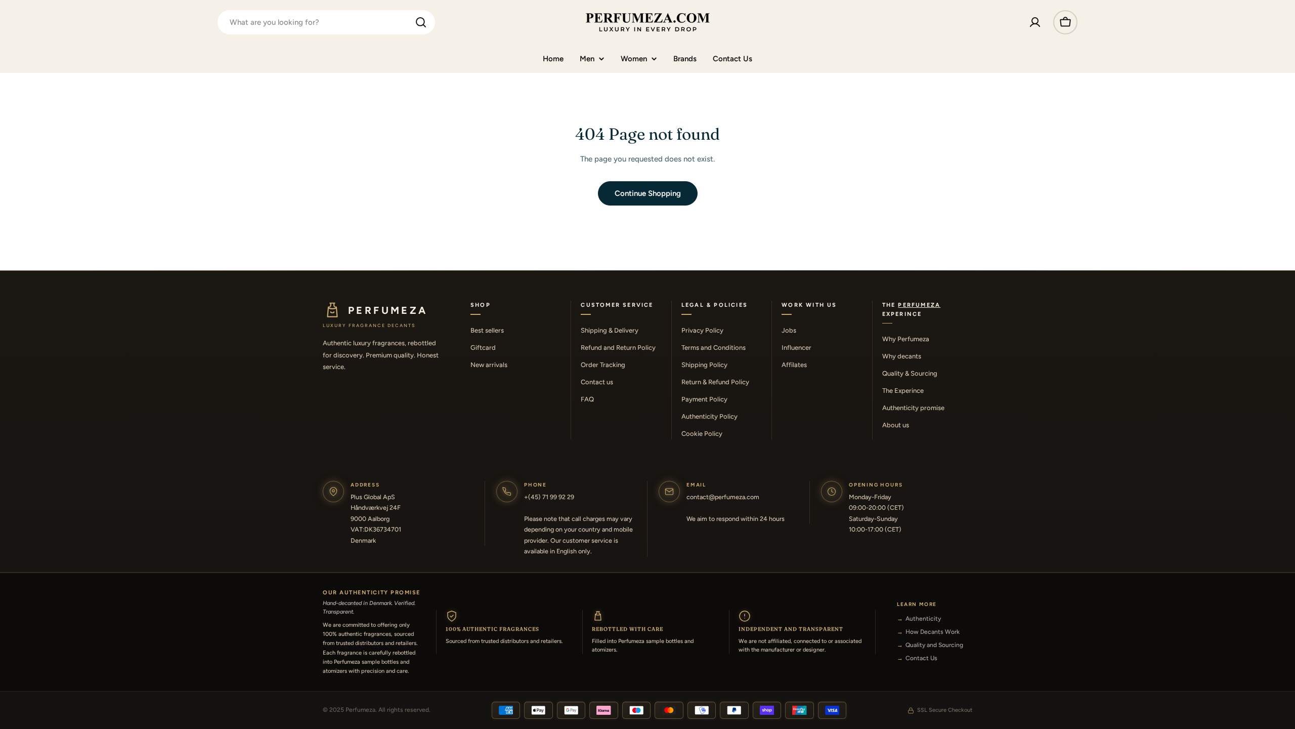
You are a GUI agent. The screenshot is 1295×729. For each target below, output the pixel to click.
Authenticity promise (913, 408)
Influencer (796, 347)
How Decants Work (932, 631)
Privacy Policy (702, 330)
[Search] (421, 22)
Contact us (597, 382)
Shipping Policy (704, 365)
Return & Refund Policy (715, 382)
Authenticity (923, 618)
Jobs (789, 330)
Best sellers (487, 330)
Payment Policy (704, 399)
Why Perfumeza (905, 339)
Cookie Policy (701, 433)
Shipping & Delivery (609, 330)
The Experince (903, 390)
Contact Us (921, 658)
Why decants (901, 356)
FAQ (587, 399)
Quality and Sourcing (934, 645)
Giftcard (483, 347)
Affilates (794, 365)
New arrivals (488, 365)
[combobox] (326, 22)
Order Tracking (603, 365)
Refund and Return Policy (618, 347)
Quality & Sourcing (909, 373)
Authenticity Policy (709, 416)
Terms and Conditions (713, 347)
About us (895, 425)
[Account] (1035, 22)
